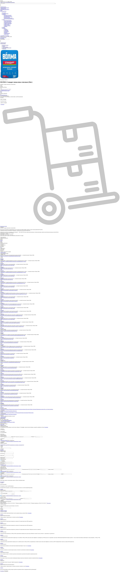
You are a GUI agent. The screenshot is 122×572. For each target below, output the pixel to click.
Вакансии (5, 32)
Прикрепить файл (3, 471)
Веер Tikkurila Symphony (8, 16)
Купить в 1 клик (6, 90)
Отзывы (3, 27)
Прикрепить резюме (4, 440)
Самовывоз (3, 461)
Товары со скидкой (7, 25)
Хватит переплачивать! (8, 21)
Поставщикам (6, 31)
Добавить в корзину (3, 510)
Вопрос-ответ (6, 34)
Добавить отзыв (3, 252)
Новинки (5, 26)
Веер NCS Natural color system (9, 18)
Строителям (6, 30)
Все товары (4, 12)
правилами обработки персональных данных (13, 441)
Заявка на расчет (3, 2)
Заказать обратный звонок (4, 7)
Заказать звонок (3, 43)
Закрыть (1, 514)
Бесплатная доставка (7, 22)
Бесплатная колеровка (7, 20)
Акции (3, 19)
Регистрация (2, 11)
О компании (6, 29)
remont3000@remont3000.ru (10, 2)
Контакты (3, 28)
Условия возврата (7, 33)
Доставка (3, 460)
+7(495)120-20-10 (3, 8)
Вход (5, 11)
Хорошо (1, 489)
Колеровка (4, 14)
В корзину (2, 90)
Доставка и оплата (5, 13)
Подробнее (46, 427)
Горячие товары (6, 24)
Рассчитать (49, 503)
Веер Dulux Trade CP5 (7, 15)
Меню (1, 10)
